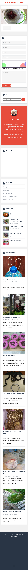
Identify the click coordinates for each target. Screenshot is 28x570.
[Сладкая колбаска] (6, 242)
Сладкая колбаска (16, 240)
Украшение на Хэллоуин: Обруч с (13, 393)
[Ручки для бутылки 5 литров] (14, 266)
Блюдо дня (6, 187)
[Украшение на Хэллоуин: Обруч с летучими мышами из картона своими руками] (14, 381)
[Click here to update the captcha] (14, 64)
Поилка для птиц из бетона (12, 511)
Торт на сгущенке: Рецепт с (16, 234)
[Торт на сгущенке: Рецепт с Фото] (6, 235)
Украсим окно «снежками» (11, 317)
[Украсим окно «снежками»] (14, 305)
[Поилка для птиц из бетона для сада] (14, 499)
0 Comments (15, 281)
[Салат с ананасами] (6, 228)
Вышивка (6, 190)
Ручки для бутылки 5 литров (12, 279)
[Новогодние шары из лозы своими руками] (14, 419)
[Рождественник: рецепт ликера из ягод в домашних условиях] (14, 459)
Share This (7, 28)
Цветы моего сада (8, 200)
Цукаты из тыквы (16, 213)
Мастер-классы (7, 193)
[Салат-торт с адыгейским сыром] (6, 221)
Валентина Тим (14, 2)
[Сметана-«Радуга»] (14, 343)
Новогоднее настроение (10, 196)
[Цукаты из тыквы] (6, 214)
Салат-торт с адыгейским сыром (16, 220)
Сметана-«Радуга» (9, 355)
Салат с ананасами (16, 226)
